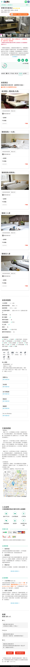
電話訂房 (13, 111)
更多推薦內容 (20, 653)
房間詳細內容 (7, 113)
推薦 (25, 73)
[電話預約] (26, 60)
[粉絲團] (22, 60)
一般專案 (4, 117)
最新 (4, 73)
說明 (21, 73)
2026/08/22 (4, 123)
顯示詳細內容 (6, 379)
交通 (17, 73)
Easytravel (17, 666)
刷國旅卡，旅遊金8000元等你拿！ (20, 14)
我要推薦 (10, 653)
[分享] (19, 60)
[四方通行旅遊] (6, 2)
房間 (8, 73)
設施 (13, 73)
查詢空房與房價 (6, 111)
